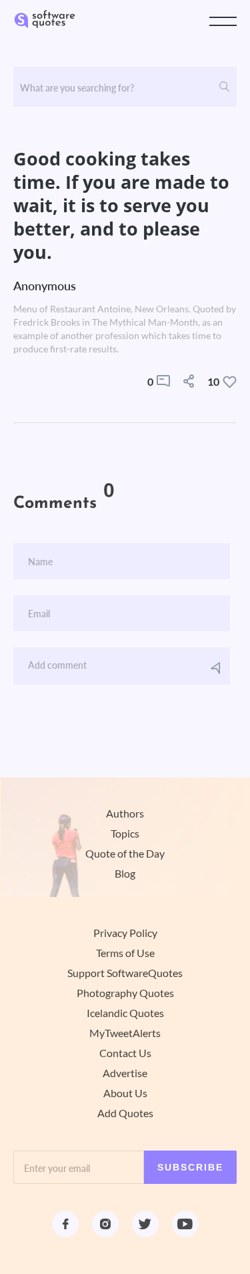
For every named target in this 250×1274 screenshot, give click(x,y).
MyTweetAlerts (125, 1033)
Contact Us (125, 1053)
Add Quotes (125, 1113)
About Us (125, 1093)
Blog (125, 874)
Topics (125, 834)
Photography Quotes (125, 993)
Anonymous (44, 285)
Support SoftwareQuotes (125, 973)
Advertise (125, 1073)
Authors (125, 814)
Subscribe (190, 1167)
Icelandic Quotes (125, 1013)
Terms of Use (125, 953)
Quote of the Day (125, 854)
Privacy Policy (125, 933)
